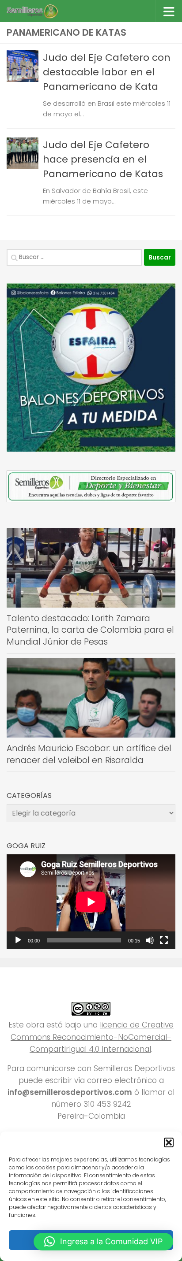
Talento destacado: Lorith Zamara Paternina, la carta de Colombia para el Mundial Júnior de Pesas (90, 630)
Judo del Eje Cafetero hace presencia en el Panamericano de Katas (103, 159)
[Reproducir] (18, 940)
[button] (168, 1142)
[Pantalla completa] (163, 940)
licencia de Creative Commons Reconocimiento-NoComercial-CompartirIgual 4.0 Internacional (92, 1037)
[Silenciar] (149, 940)
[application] (91, 901)
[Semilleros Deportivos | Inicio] (40, 11)
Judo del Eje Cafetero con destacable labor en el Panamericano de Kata (107, 72)
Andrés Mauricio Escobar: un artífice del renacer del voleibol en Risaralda (89, 754)
